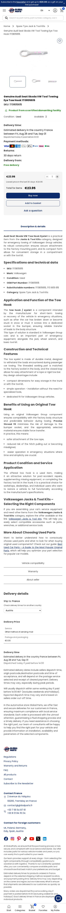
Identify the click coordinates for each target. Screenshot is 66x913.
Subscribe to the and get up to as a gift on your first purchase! (32, 3)
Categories (20, 910)
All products (10, 774)
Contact (8, 779)
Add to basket (33, 203)
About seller (33, 579)
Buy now (33, 195)
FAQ (6, 770)
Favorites (43, 910)
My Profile (55, 910)
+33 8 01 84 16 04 (16, 813)
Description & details (33, 226)
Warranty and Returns (15, 765)
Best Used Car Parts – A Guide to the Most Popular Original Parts (33, 547)
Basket (32, 908)
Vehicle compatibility (33, 563)
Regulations (10, 756)
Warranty (33, 571)
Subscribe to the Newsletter (18, 783)
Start (9, 910)
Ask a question (33, 210)
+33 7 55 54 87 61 (16, 809)
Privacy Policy (11, 761)
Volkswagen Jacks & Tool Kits (25, 518)
